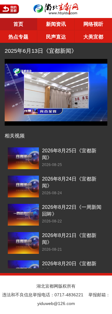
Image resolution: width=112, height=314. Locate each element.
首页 (18, 24)
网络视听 (93, 24)
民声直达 (56, 36)
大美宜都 (93, 36)
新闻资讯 (56, 24)
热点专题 (18, 36)
